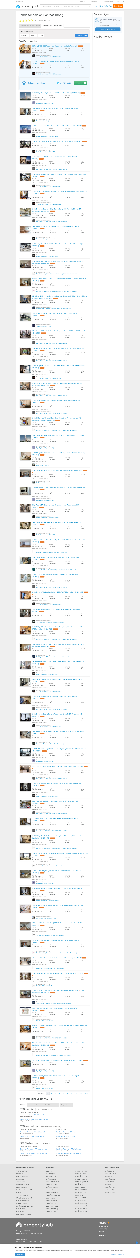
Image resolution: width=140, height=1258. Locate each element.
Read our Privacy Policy (118, 1254)
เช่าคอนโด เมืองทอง (52, 1206)
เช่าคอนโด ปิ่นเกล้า (51, 1203)
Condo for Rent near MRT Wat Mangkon (69, 1149)
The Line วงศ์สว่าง (22, 1195)
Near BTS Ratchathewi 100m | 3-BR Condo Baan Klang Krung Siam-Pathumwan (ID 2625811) (59, 279)
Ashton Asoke (20, 1182)
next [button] (86, 1093)
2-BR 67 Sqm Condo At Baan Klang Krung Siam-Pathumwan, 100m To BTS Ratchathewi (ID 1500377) (56, 837)
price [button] (32, 35)
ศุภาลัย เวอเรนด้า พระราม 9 (24, 1206)
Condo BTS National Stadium (29, 1112)
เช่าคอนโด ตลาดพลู (52, 1209)
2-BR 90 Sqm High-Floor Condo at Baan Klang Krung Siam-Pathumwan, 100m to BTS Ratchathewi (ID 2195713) (58, 628)
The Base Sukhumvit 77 (24, 1190)
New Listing (118, 6)
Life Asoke (19, 1174)
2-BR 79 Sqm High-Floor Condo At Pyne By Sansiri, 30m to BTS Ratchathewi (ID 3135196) (58, 488)
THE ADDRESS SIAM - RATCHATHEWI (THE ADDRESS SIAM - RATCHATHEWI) (56, 570)
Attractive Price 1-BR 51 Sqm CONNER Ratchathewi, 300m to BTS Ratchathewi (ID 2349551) (59, 662)
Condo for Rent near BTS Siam (66, 1132)
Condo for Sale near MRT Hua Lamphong (33, 1153)
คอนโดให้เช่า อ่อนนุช (52, 1187)
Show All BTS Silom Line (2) (44, 1109)
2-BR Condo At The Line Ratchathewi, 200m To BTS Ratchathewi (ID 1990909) (57, 592)
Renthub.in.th (20, 1)
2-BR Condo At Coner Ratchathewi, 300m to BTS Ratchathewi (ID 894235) (56, 126)
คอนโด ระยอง (109, 1184)
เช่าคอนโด (49, 1171)
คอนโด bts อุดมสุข (81, 1203)
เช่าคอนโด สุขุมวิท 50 (81, 1182)
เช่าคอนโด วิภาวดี (51, 1211)
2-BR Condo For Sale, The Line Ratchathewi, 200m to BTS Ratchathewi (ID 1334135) (56, 523)
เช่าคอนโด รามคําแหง (52, 1182)
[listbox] (120, 1)
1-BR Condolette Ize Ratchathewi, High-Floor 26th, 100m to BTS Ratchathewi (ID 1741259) (58, 541)
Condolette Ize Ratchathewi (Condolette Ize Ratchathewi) (51, 552)
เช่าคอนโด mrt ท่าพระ (81, 1176)
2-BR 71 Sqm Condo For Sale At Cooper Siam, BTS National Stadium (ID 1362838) (55, 314)
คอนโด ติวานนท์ (80, 1184)
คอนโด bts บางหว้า (81, 1200)
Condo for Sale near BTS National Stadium (34, 1119)
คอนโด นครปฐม (110, 1190)
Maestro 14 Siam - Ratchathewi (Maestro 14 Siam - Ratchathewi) (53, 1055)
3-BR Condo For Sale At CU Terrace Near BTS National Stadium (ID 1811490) (57, 470)
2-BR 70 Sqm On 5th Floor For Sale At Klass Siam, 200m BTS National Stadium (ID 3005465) (59, 453)
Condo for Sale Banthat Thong (52, 25)
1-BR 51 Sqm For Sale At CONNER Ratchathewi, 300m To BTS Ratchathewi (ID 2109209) (57, 245)
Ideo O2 (18, 1192)
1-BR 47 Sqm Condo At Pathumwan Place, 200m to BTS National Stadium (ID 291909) (57, 906)
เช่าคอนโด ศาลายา (110, 1187)
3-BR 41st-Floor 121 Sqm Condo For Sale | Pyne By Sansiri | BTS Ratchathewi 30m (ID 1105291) (59, 749)
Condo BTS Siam (61, 1129)
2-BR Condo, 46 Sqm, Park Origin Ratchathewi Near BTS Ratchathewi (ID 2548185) (56, 401)
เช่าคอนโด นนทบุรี (110, 1174)
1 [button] (47, 1093)
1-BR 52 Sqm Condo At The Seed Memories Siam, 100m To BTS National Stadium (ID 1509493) (60, 854)
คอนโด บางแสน (109, 1182)
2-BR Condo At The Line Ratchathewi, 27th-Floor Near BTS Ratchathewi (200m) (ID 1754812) (59, 192)
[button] (72, 1093)
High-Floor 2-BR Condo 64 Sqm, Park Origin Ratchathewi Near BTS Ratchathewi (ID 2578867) (59, 1026)
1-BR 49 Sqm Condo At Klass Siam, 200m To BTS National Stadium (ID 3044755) (55, 109)
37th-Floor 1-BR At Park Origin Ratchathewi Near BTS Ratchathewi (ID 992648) (55, 157)
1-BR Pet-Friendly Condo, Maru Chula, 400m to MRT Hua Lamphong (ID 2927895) (55, 1076)
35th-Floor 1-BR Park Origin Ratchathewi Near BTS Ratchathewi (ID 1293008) (57, 766)
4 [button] (59, 1093)
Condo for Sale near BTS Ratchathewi (32, 1136)
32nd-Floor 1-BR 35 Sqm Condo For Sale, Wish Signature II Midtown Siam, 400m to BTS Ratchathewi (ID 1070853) (59, 297)
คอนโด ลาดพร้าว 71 (81, 1190)
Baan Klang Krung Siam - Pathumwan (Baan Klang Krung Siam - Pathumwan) (56, 274)
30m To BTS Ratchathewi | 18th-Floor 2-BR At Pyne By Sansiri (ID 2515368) (57, 1060)
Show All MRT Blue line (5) (42, 1143)
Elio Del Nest (20, 1211)
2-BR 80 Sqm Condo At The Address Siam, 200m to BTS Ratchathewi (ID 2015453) (55, 227)
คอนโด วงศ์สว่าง (80, 1187)
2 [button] (51, 1093)
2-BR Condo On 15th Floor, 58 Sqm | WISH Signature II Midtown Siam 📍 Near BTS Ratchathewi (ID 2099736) (59, 991)
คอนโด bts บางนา (80, 1198)
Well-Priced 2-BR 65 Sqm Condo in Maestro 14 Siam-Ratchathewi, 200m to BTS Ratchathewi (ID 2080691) (58, 1044)
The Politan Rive (21, 1171)
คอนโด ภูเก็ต (108, 1176)
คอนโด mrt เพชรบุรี (81, 1208)
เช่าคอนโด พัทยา (110, 1179)
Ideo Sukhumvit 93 (22, 1201)
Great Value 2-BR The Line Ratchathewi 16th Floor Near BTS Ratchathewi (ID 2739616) (57, 680)
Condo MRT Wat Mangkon (64, 1146)
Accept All (20, 1254)
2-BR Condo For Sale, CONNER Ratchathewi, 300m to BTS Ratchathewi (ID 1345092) (56, 784)
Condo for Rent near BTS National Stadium (34, 1115)
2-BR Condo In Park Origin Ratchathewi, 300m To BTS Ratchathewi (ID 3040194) (55, 697)
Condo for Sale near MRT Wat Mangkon (69, 1153)
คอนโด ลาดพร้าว (51, 1179)
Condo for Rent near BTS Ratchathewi (32, 1132)
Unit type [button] (23, 35)
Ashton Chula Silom (22, 1184)
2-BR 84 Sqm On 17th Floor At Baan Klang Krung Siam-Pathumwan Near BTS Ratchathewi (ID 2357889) (57, 262)
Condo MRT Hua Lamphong (29, 1146)
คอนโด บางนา (79, 1195)
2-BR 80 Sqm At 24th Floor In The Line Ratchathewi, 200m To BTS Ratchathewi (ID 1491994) (59, 175)
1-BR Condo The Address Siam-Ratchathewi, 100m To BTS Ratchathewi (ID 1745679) (56, 558)
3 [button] (55, 1093)
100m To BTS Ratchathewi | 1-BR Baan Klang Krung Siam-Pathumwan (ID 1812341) (56, 941)
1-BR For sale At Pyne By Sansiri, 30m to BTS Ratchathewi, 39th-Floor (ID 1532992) (56, 871)
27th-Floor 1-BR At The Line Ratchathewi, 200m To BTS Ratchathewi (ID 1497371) (55, 62)
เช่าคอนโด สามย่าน (81, 1179)
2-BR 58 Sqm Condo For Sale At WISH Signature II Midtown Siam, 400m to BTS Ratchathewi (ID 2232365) (58, 645)
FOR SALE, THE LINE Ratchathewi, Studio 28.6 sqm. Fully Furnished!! (54, 46)
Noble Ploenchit (21, 1187)
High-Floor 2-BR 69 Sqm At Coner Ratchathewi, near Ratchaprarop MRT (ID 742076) (56, 506)
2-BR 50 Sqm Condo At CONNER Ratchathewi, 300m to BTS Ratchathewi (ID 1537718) (57, 889)
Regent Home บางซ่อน (23, 1214)
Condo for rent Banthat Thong (30, 25)
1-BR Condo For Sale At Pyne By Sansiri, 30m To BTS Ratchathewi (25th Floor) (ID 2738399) (59, 436)
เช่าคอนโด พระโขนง (81, 1171)
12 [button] (76, 1093)
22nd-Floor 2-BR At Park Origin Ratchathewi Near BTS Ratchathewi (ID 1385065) (55, 819)
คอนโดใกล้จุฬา (50, 1174)
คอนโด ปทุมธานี (110, 1192)
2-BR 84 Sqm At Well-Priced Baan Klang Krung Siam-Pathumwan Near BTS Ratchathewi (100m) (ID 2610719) (56, 419)
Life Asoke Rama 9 (22, 1176)
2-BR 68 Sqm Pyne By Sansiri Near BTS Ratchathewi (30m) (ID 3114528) (56, 93)
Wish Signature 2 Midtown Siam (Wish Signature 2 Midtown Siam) (53, 308)
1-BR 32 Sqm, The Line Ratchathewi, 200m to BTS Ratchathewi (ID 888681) (57, 141)
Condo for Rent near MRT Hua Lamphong (33, 1149)
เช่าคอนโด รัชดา (51, 1190)
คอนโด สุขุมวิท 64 (80, 1192)
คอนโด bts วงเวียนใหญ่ (82, 1211)
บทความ (82, 1)
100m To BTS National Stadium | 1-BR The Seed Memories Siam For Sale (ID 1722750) (57, 924)
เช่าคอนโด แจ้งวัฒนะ (52, 1192)
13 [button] (81, 1093)
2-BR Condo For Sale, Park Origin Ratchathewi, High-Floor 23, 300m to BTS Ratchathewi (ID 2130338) (57, 210)
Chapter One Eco (21, 1203)
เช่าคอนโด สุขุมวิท (51, 1184)
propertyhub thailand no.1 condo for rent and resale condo (27, 6)
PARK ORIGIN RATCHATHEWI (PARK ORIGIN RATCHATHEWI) (52, 169)
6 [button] (67, 1093)
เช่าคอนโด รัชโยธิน (80, 1174)
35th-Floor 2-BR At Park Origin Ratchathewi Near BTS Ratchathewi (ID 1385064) (55, 802)
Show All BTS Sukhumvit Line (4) (50, 1126)
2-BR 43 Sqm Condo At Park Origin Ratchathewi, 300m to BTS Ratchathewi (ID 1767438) (58, 349)
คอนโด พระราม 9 (51, 1176)
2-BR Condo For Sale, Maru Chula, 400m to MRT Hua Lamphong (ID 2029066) (57, 973)
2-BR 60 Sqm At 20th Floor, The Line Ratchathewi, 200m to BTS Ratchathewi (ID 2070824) (58, 366)
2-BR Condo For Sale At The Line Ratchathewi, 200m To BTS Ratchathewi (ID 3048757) (57, 715)
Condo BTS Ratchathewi (28, 1129)
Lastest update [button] (82, 35)
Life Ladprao (20, 1179)
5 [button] (63, 1093)
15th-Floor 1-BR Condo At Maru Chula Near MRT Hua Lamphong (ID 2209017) (54, 1009)
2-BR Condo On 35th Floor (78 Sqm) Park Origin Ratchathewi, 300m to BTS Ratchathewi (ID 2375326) (57, 384)
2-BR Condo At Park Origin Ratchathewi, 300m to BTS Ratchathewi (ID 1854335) (55, 575)
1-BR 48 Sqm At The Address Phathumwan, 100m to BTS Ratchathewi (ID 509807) (56, 610)
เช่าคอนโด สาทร (51, 1198)
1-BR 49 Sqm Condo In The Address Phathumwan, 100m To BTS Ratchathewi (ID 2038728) (58, 732)
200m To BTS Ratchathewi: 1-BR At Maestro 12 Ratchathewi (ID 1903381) (56, 958)
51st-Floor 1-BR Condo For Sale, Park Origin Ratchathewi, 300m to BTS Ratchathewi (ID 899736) (59, 332)
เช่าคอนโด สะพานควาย (53, 1195)
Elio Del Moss (20, 1209)
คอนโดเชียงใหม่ (109, 1171)
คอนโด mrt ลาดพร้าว (81, 1206)
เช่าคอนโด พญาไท (51, 1201)
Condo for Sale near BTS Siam (66, 1136)
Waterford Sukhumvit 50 (24, 1198)
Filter (41, 35)
